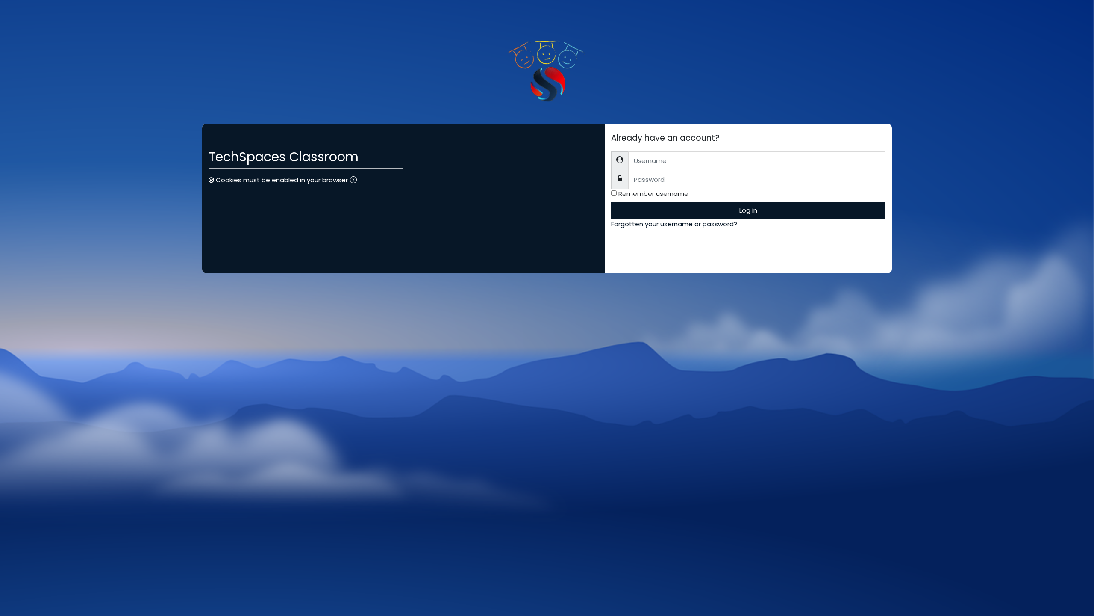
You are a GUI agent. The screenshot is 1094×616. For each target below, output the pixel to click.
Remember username (653, 193)
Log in (748, 210)
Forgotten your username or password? (674, 223)
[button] (355, 180)
